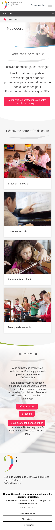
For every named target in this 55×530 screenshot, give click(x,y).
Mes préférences (27, 513)
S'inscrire (27, 413)
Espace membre (38, 5)
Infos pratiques (27, 406)
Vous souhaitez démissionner (27, 422)
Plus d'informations (27, 507)
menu (50, 5)
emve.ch (12, 5)
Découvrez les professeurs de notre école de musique (27, 102)
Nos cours (7, 13)
